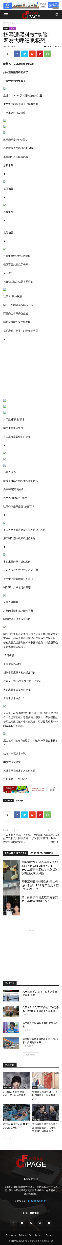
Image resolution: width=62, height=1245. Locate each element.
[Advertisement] (31, 952)
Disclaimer (11, 1235)
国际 (35, 1087)
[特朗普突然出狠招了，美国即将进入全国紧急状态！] (45, 1080)
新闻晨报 (19, 800)
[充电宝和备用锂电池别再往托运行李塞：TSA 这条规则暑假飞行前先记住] (11, 892)
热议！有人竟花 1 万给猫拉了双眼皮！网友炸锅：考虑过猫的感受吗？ (17, 838)
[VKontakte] (40, 1223)
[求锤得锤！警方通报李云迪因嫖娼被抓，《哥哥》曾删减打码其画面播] (45, 1112)
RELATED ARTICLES (15, 853)
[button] (57, 14)
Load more (30, 1054)
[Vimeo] (31, 1223)
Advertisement (36, 1235)
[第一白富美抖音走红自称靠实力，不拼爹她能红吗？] (11, 907)
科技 (12, 28)
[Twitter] (22, 1223)
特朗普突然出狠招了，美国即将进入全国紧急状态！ (45, 1095)
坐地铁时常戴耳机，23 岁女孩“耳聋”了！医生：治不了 (45, 838)
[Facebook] (13, 1223)
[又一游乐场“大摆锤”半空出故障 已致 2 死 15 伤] (11, 995)
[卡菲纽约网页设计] (31, 789)
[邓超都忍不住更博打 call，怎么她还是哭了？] (16, 1080)
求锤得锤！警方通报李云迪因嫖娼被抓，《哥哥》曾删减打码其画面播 (45, 1127)
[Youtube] (49, 1223)
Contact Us (51, 1235)
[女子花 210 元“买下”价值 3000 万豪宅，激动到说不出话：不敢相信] (11, 1011)
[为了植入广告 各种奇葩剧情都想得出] (11, 1027)
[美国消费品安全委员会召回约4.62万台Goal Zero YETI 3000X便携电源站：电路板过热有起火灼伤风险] (11, 872)
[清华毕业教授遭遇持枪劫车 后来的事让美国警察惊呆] (11, 1043)
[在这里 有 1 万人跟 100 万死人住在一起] (16, 1112)
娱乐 (14, 22)
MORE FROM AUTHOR (41, 853)
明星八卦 (7, 1087)
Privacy (22, 1235)
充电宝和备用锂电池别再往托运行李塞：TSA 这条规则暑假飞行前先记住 (40, 885)
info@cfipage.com (37, 1200)
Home (6, 22)
